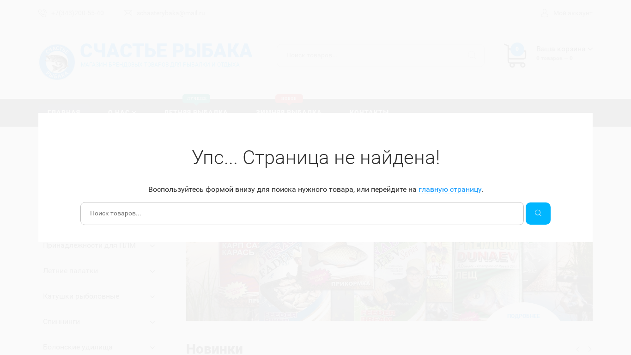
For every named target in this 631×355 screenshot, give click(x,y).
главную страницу (450, 189)
